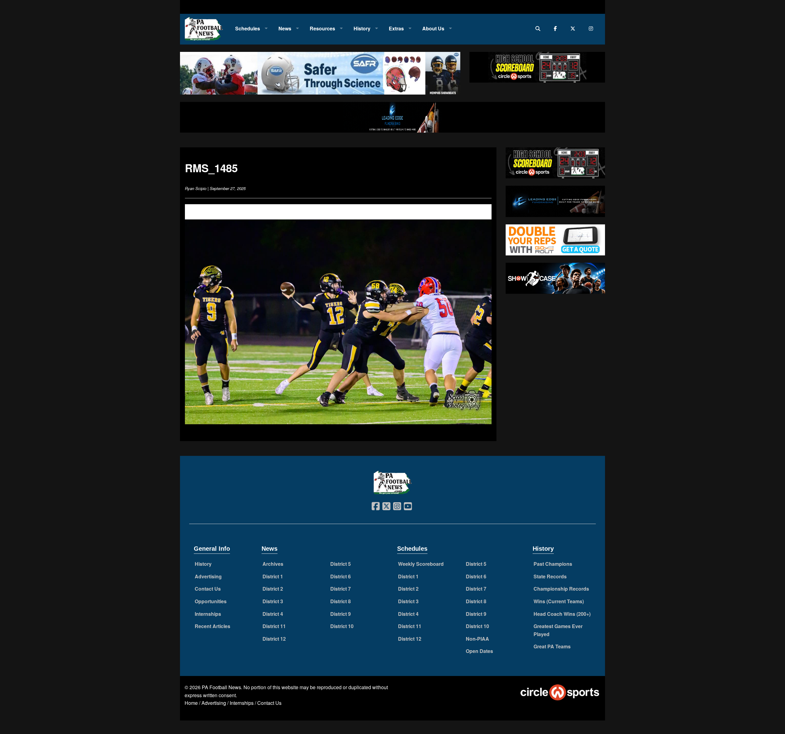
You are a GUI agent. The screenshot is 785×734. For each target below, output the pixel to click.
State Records (550, 576)
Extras (396, 28)
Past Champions (553, 563)
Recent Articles (212, 626)
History (362, 28)
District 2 (272, 588)
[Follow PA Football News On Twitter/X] (574, 28)
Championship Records (561, 588)
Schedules (247, 28)
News (284, 28)
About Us (433, 28)
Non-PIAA (477, 638)
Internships (208, 613)
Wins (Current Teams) (559, 601)
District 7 (340, 588)
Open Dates (479, 650)
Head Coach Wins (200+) (562, 613)
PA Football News (221, 687)
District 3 (272, 601)
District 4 (272, 613)
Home (191, 702)
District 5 (340, 563)
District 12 (274, 638)
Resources (322, 28)
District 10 (342, 626)
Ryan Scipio (195, 188)
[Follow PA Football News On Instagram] (592, 28)
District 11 (274, 626)
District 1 (272, 576)
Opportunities (211, 601)
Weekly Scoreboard (421, 563)
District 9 (340, 613)
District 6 (340, 576)
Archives (272, 563)
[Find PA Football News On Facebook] (556, 28)
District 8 (340, 601)
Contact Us (208, 588)
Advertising (208, 576)
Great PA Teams (552, 646)
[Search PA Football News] (539, 28)
